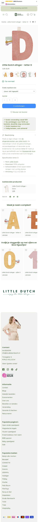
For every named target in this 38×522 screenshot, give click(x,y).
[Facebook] (3, 369)
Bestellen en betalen (9, 404)
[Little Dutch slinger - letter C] (17, 74)
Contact (5, 388)
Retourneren (7, 413)
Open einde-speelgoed (10, 425)
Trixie (4, 505)
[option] (19, 43)
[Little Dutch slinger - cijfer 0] (12, 259)
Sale (3, 445)
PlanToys (5, 489)
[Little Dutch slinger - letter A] (5, 74)
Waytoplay (6, 508)
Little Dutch (14, 162)
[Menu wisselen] (3, 15)
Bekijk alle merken (9, 456)
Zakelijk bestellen (8, 394)
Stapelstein (6, 495)
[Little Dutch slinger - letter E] (29, 74)
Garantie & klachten (9, 410)
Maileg (4, 479)
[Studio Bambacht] (19, 14)
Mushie (4, 482)
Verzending (6, 407)
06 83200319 (6, 350)
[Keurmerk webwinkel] (19, 375)
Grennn (5, 469)
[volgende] (34, 8)
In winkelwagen (19, 106)
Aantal (4, 96)
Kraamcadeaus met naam (12, 435)
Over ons (5, 401)
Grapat (4, 466)
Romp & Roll (6, 492)
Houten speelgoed (9, 432)
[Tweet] (14, 196)
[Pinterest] (12, 369)
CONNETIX (6, 463)
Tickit (4, 502)
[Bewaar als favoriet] (5, 187)
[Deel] (10, 196)
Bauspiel (5, 459)
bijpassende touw (28, 151)
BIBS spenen (7, 438)
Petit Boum (6, 485)
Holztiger (5, 476)
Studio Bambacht (8, 498)
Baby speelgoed (8, 441)
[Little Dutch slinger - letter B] (11, 74)
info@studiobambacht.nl (11, 353)
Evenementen (7, 397)
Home (3, 22)
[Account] (27, 15)
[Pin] (17, 196)
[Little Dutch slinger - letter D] (23, 74)
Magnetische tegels (9, 428)
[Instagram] (8, 369)
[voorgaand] (3, 8)
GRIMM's (5, 472)
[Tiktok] (16, 369)
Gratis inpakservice (9, 88)
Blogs (4, 391)
